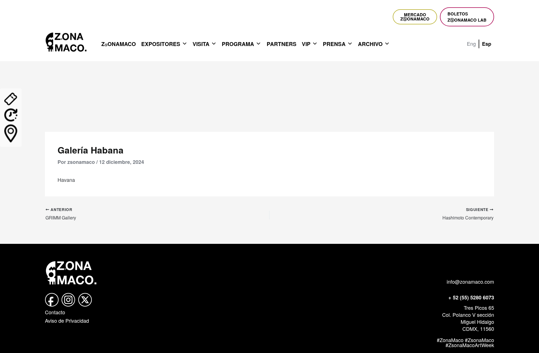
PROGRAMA (238, 44)
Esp (486, 43)
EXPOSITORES (160, 44)
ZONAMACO (118, 44)
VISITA (201, 44)
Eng (471, 43)
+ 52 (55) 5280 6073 (471, 297)
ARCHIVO (370, 44)
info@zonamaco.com (470, 281)
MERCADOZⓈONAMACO (415, 17)
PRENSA (334, 44)
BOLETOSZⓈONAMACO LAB (467, 17)
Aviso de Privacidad (67, 320)
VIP (306, 44)
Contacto (55, 312)
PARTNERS (281, 44)
